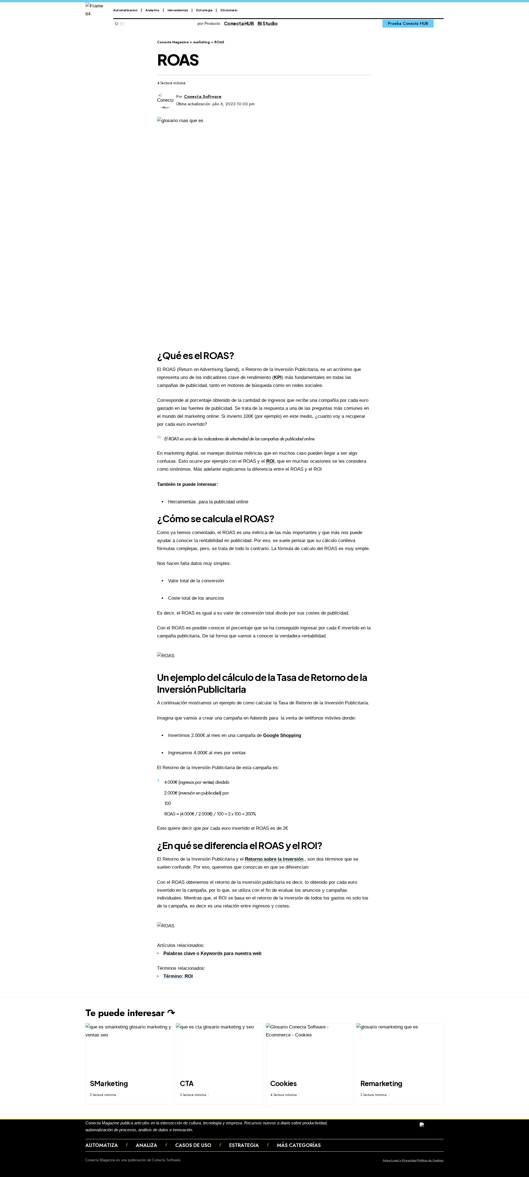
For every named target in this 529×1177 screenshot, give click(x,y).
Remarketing (381, 1083)
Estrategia (204, 10)
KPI (278, 377)
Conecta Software (203, 96)
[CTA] (219, 1049)
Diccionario (228, 10)
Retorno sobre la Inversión (274, 859)
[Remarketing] (400, 1049)
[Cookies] (309, 1049)
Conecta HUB (239, 23)
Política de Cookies (430, 1160)
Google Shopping (282, 735)
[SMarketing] (129, 1049)
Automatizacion (125, 10)
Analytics (152, 10)
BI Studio (268, 23)
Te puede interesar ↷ (130, 1013)
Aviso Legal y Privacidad (400, 1160)
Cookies (283, 1083)
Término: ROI (178, 976)
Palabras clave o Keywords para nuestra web (212, 953)
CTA (186, 1083)
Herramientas (178, 10)
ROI (270, 461)
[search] (440, 23)
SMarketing (109, 1083)
